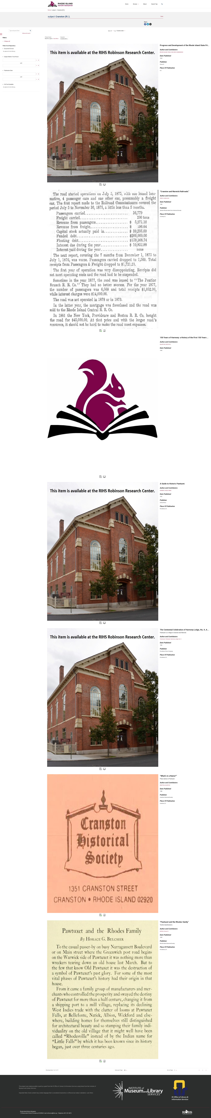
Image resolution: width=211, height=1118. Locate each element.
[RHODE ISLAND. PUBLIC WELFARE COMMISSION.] (171, 52)
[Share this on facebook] (145, 24)
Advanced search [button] (26, 33)
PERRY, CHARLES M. (164, 198)
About (145, 4)
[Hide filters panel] (1, 34)
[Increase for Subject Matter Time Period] (39, 60)
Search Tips (154, 4)
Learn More (89, 1093)
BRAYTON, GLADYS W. (165, 785)
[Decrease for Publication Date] (37, 74)
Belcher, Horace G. (164, 931)
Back (162, 16)
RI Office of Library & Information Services (65, 1086)
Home (126, 4)
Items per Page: (119, 1070)
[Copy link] (150, 24)
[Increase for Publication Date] (39, 74)
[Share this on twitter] (148, 24)
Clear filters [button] (55, 38)
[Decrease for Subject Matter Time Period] (37, 60)
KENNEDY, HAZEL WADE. (166, 490)
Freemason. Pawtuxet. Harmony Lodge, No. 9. (170, 639)
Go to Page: (170, 1070)
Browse (135, 4)
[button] (162, 4)
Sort (109, 31)
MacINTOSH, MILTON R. (165, 344)
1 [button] (202, 1070)
